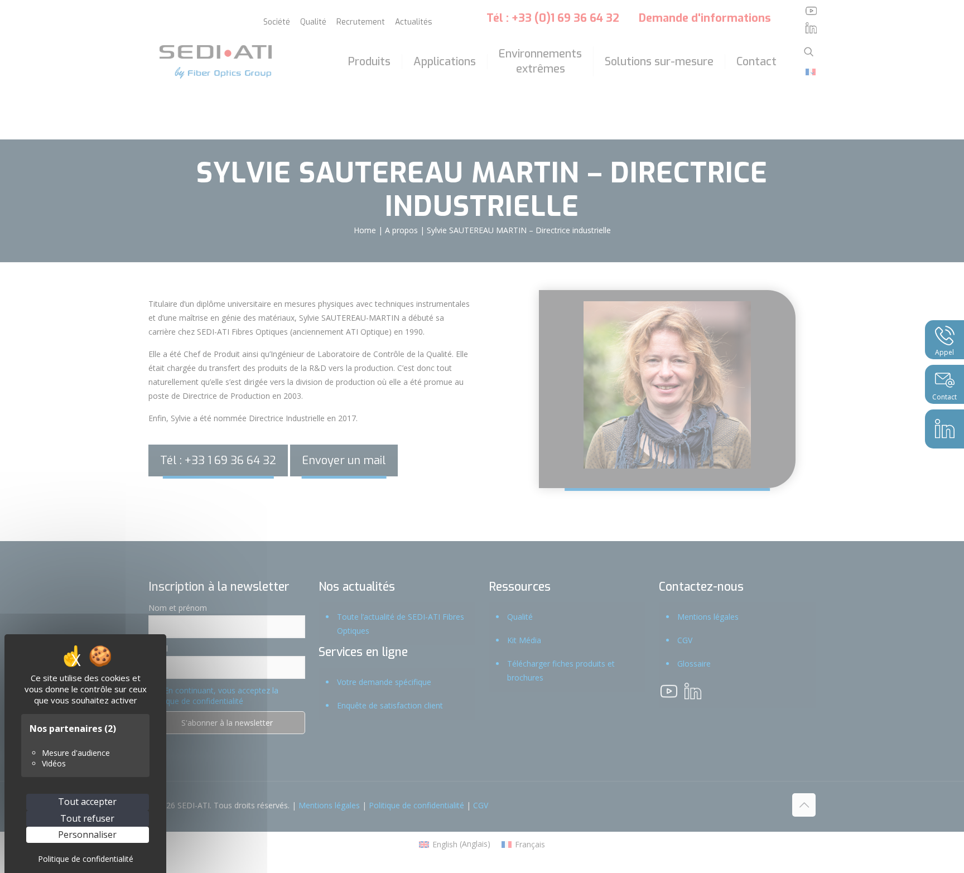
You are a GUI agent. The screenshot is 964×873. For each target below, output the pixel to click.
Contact (944, 397)
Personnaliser (87, 834)
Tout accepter (87, 801)
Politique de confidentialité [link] (85, 858)
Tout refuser (87, 818)
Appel (944, 352)
